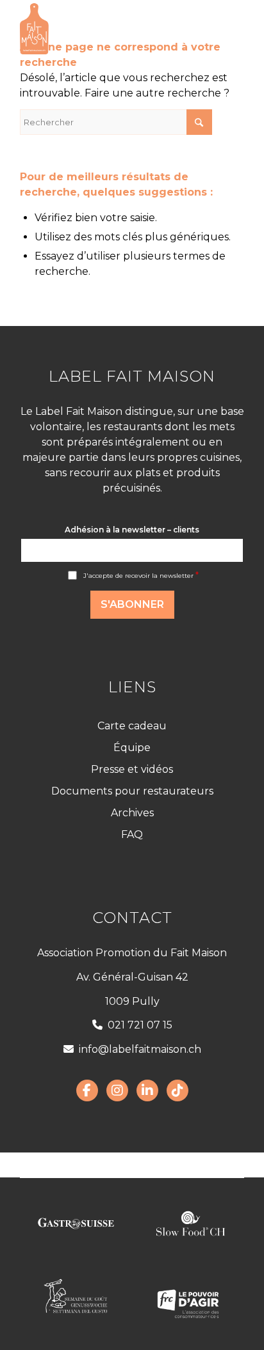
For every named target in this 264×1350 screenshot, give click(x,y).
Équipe (132, 747)
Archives (132, 813)
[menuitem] (226, 29)
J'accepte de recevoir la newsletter (141, 575)
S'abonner (132, 604)
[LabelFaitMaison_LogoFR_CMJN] (109, 28)
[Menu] (226, 29)
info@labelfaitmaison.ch (140, 1049)
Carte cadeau (132, 726)
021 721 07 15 (140, 1025)
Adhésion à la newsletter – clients (132, 529)
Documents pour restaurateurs (132, 791)
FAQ (132, 834)
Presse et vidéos (132, 769)
